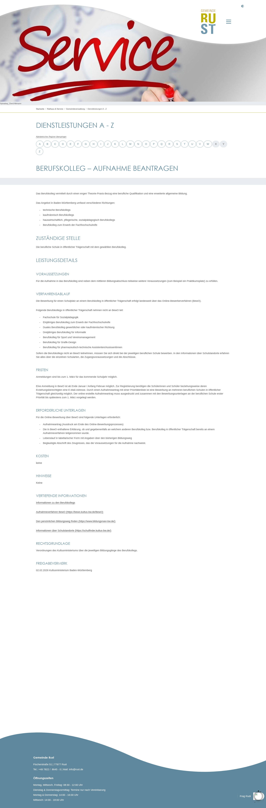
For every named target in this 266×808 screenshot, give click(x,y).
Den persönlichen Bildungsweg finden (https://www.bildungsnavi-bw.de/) (75, 521)
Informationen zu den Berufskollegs (55, 502)
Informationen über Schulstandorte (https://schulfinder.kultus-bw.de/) (73, 530)
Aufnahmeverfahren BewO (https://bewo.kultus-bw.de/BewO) (69, 512)
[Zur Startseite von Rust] (208, 21)
